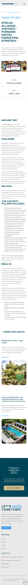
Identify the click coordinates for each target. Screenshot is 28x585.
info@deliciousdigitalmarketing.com (11, 560)
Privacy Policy (5, 567)
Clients (3, 545)
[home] (9, 3)
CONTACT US (6, 528)
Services (3, 542)
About (3, 538)
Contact (3, 548)
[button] (24, 4)
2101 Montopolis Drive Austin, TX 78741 (11, 557)
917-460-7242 (5, 564)
